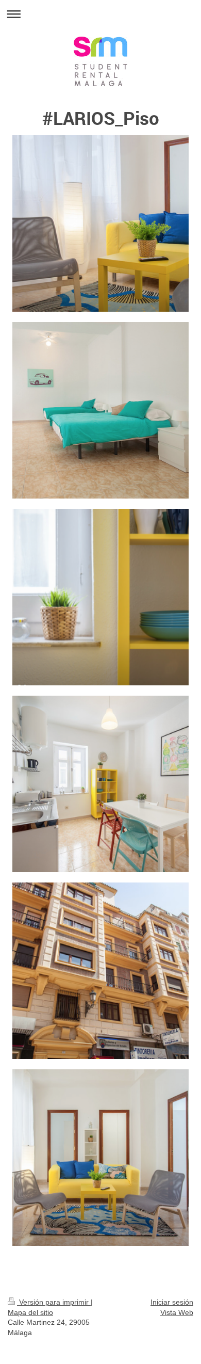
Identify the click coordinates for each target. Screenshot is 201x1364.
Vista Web (176, 1312)
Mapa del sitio (30, 1312)
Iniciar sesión (171, 1302)
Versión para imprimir (54, 1302)
